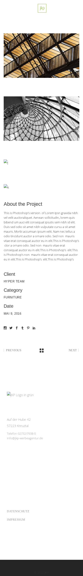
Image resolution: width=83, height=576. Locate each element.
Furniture (13, 297)
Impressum (16, 519)
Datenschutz (18, 511)
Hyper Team (14, 281)
